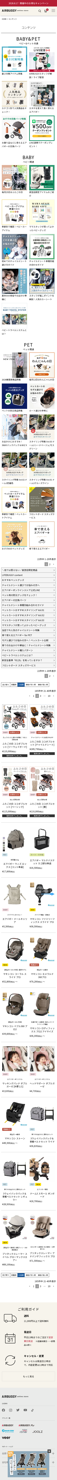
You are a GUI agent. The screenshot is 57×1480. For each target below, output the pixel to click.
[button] (53, 564)
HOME (4, 19)
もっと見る (28, 1376)
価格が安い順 (31, 684)
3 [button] (40, 695)
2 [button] (49, 564)
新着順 (13, 684)
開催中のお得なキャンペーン (28, 3)
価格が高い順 (43, 684)
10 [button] (49, 695)
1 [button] (33, 695)
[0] (45, 11)
